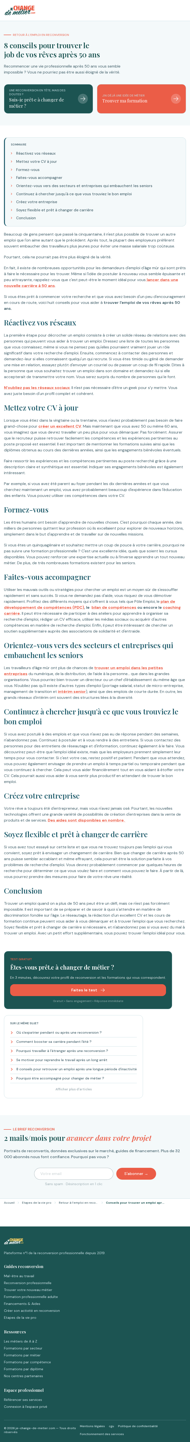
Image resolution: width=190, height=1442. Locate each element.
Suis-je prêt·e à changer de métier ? (36, 103)
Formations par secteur (23, 1348)
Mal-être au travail (19, 1276)
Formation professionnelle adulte (31, 1297)
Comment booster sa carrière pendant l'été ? (54, 1041)
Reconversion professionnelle (27, 1283)
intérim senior (72, 691)
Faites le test (84, 990)
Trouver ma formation (124, 101)
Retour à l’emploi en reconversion (78, 1203)
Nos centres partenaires (23, 1376)
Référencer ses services (23, 1399)
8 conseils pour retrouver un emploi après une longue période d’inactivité (76, 1069)
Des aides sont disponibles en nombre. (87, 820)
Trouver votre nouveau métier (28, 1290)
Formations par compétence (27, 1362)
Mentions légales (92, 1426)
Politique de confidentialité (138, 1426)
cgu (111, 1426)
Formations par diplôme (23, 1369)
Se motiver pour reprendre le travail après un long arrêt (61, 1060)
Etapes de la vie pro (36, 1203)
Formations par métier (22, 1355)
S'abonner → (136, 1173)
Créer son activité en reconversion (32, 1310)
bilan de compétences (114, 607)
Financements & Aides (22, 1303)
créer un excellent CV (59, 426)
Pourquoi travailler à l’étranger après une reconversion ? (62, 1051)
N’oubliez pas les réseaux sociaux (37, 387)
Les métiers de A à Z (20, 1341)
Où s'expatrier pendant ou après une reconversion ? (59, 1032)
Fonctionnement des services (102, 1434)
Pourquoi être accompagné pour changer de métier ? (60, 1078)
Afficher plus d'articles (73, 1089)
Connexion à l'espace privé (25, 1406)
